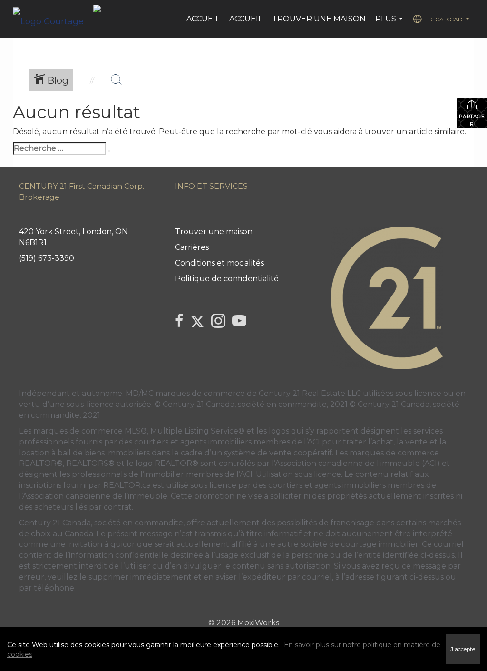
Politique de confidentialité (227, 278)
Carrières (192, 247)
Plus (390, 23)
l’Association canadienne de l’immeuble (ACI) (356, 463)
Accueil (203, 18)
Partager (472, 120)
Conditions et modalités (219, 262)
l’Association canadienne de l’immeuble (93, 496)
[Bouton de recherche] (116, 80)
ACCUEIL (246, 18)
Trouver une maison (319, 18)
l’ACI (312, 441)
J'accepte (462, 649)
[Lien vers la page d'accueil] (53, 19)
